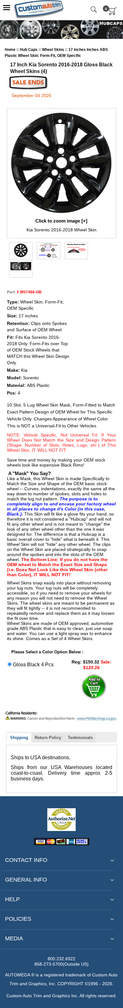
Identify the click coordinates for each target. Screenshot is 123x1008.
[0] (113, 14)
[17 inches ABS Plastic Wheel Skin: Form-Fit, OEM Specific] (61, 163)
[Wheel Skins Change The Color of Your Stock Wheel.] (21, 266)
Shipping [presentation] (19, 737)
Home (10, 49)
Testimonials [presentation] (80, 737)
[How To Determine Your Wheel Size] (76, 248)
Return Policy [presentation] (48, 737)
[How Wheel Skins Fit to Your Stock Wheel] (48, 250)
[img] (21, 250)
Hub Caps (29, 49)
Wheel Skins (53, 49)
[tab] (19, 738)
